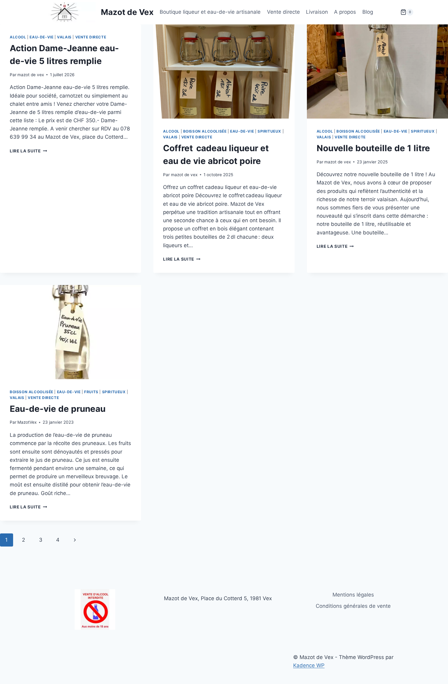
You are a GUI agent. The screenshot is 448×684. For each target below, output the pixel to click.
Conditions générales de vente (353, 606)
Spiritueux (269, 131)
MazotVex (27, 422)
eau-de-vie (41, 37)
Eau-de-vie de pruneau (57, 409)
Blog (367, 12)
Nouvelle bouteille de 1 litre (373, 148)
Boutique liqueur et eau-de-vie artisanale (210, 12)
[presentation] (223, 71)
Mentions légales (353, 595)
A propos (345, 12)
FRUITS (91, 392)
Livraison (317, 12)
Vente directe (283, 12)
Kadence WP (309, 665)
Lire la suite (28, 150)
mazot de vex (30, 74)
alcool (18, 37)
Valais (64, 37)
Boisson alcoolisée (205, 131)
